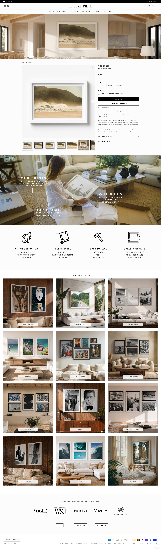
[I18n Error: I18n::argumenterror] (118, 103)
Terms (119, 543)
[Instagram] (6, 1)
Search (67, 543)
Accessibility (133, 543)
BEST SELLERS (74, 11)
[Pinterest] (8, 1)
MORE (111, 11)
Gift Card (149, 543)
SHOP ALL (51, 11)
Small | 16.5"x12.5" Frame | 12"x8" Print (111, 86)
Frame (100, 74)
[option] (58, 101)
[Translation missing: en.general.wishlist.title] (149, 6)
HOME (59, 525)
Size (99, 82)
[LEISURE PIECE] (80, 6)
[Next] (93, 101)
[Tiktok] (11, 1)
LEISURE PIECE (12, 543)
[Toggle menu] (5, 6)
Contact (141, 543)
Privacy (125, 543)
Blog (155, 543)
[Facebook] (4, 1)
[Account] (153, 6)
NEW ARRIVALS (61, 11)
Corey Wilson (105, 68)
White (101, 78)
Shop (61, 543)
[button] (92, 67)
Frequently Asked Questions (79, 543)
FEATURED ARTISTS (100, 11)
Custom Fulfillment (96, 543)
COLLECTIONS (86, 11)
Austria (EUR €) (151, 1)
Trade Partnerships (110, 543)
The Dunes (28, 62)
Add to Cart (118, 99)
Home (23, 62)
